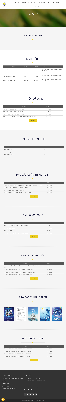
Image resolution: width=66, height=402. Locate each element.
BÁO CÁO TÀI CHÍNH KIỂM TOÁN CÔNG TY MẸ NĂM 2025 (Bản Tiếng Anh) (20, 269)
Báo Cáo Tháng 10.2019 (9, 152)
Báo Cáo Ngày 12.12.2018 (9, 154)
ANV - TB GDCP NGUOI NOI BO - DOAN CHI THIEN (13, 114)
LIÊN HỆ (37, 387)
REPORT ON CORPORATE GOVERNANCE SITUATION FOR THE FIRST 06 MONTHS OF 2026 (23, 185)
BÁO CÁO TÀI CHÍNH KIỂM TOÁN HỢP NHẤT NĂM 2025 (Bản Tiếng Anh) (19, 274)
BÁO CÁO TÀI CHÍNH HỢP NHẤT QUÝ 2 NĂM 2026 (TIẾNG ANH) (17, 356)
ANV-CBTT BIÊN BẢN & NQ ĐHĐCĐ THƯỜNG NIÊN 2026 (16, 225)
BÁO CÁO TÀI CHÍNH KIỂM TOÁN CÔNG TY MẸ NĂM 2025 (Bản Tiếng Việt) (20, 272)
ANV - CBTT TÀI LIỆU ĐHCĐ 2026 (11, 230)
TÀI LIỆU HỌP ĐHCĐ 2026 (9, 228)
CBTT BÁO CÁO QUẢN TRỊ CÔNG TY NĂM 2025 (14, 190)
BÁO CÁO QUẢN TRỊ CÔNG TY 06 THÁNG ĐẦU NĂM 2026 (16, 187)
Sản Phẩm (38, 382)
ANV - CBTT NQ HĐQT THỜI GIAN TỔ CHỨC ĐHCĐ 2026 (16, 233)
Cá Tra (28, 385)
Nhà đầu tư (29, 382)
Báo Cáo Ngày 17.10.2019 (9, 149)
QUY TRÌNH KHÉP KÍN (30, 380)
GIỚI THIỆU (38, 378)
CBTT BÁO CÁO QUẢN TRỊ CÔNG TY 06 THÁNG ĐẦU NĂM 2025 (17, 192)
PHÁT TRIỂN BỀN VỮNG (40, 380)
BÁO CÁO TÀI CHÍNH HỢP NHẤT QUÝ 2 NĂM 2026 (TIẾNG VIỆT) (17, 353)
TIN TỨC (28, 387)
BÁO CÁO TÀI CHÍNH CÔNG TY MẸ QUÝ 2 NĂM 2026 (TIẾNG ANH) (18, 351)
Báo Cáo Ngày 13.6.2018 (9, 157)
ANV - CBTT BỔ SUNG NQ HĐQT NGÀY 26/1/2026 (13, 109)
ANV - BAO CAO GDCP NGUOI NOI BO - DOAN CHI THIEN (15, 111)
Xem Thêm (33, 120)
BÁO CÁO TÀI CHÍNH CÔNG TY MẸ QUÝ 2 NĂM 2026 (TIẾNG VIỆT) (18, 348)
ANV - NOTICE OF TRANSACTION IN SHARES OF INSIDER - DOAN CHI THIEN (19, 116)
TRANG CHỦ (29, 18)
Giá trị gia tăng (39, 385)
